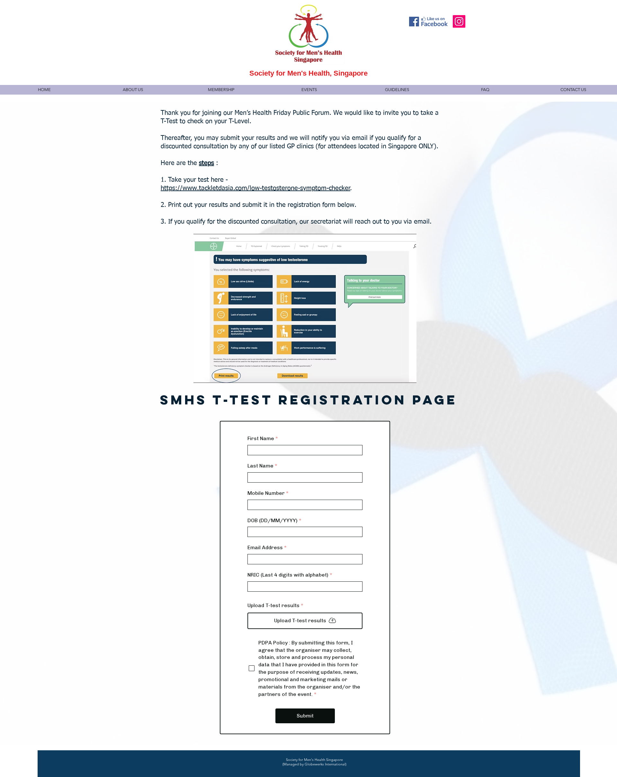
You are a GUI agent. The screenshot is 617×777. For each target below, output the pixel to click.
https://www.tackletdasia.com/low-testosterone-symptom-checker (255, 188)
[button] (132, 90)
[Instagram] (459, 21)
